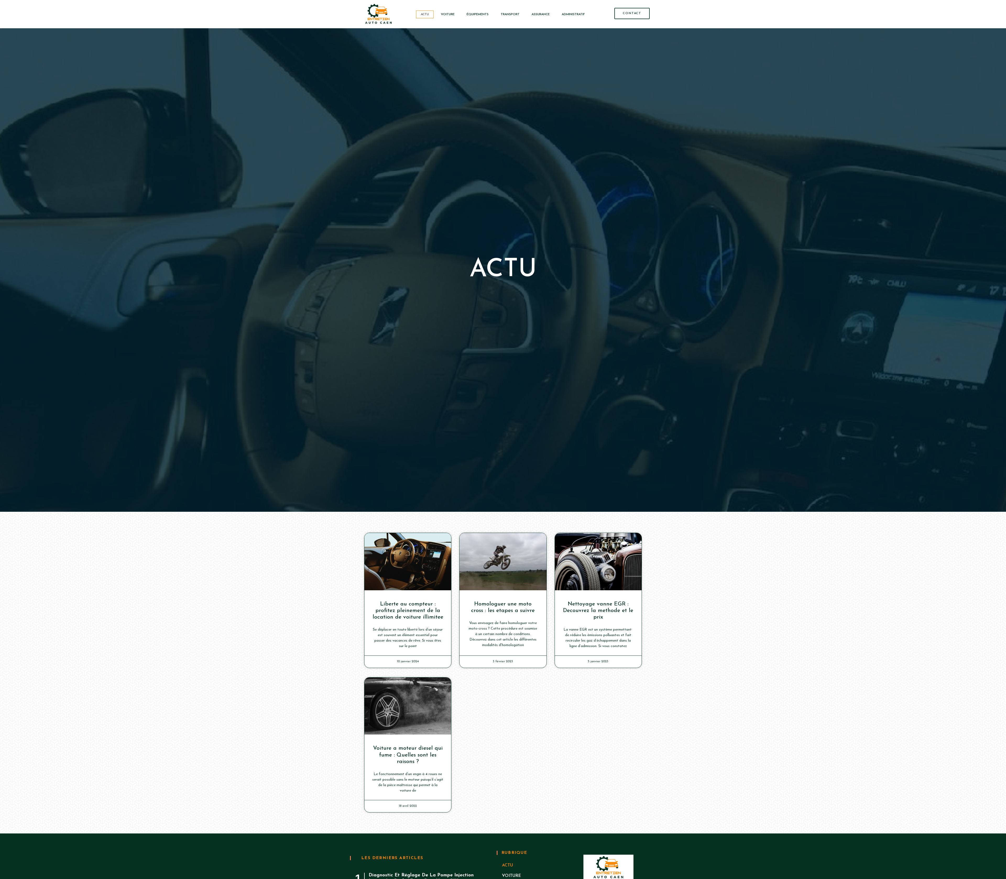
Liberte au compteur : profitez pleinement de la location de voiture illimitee (408, 610)
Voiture (448, 14)
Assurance (541, 14)
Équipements (478, 14)
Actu (425, 14)
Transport (510, 14)
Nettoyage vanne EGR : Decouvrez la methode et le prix (598, 610)
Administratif (573, 14)
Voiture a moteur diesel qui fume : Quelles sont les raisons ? (408, 755)
